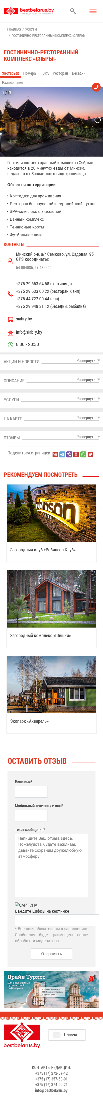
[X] (90, 454)
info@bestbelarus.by (51, 1090)
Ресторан (60, 73)
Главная (14, 29)
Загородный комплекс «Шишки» (40, 635)
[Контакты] (96, 86)
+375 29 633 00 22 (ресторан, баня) (48, 291)
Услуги (31, 29)
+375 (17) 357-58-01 (51, 1078)
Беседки (79, 73)
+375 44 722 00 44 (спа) (37, 299)
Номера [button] (29, 73)
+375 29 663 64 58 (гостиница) (44, 284)
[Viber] (69, 454)
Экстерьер (10, 73)
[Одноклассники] (76, 454)
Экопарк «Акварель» (29, 721)
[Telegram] (62, 454)
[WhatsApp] (83, 454)
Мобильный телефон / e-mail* (39, 805)
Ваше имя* (23, 781)
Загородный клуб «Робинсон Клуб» (43, 550)
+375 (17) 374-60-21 (51, 1084)
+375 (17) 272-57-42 (51, 1073)
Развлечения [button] (13, 82)
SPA (45, 73)
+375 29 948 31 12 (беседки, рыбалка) (51, 306)
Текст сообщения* (30, 829)
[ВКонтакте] (55, 454)
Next (97, 120)
